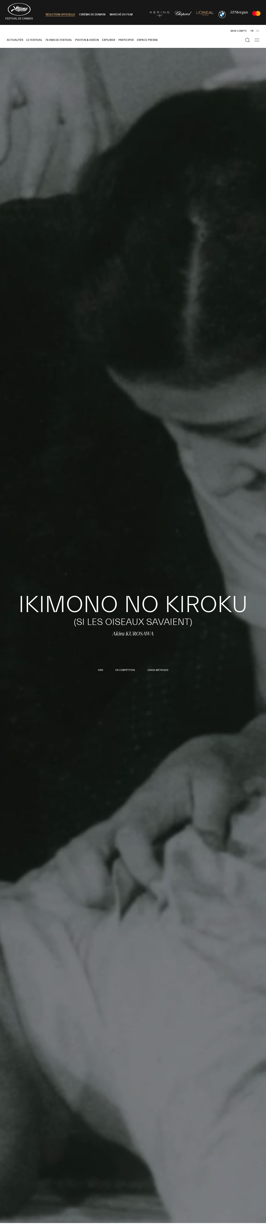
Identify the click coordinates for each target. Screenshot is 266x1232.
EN (257, 31)
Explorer (108, 40)
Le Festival (34, 40)
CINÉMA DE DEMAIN (92, 14)
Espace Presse (147, 40)
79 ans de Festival (58, 40)
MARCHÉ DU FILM (121, 14)
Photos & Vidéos (87, 40)
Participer (126, 40)
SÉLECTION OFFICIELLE (60, 14)
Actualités (15, 40)
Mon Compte (239, 31)
